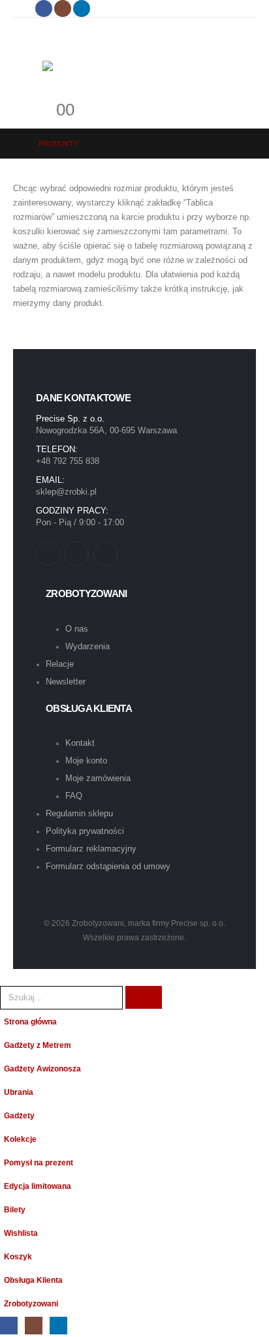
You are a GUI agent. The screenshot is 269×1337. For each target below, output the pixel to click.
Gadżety (19, 1115)
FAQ (73, 796)
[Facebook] (43, 8)
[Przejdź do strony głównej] (16, 143)
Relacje (60, 664)
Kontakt (80, 743)
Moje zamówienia (98, 778)
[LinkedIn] (81, 8)
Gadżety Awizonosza (42, 1068)
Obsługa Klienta (33, 1280)
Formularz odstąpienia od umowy (108, 866)
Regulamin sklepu (79, 813)
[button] (7, 976)
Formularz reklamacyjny (91, 848)
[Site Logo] (111, 72)
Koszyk (18, 1256)
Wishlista (21, 1233)
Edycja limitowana (37, 1186)
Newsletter (66, 681)
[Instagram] (62, 8)
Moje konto (86, 760)
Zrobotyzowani (31, 1303)
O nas (76, 629)
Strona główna (30, 1021)
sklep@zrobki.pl (66, 492)
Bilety (14, 1209)
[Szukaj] (143, 997)
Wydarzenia (87, 646)
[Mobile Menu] (41, 30)
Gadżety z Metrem (37, 1045)
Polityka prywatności (85, 831)
